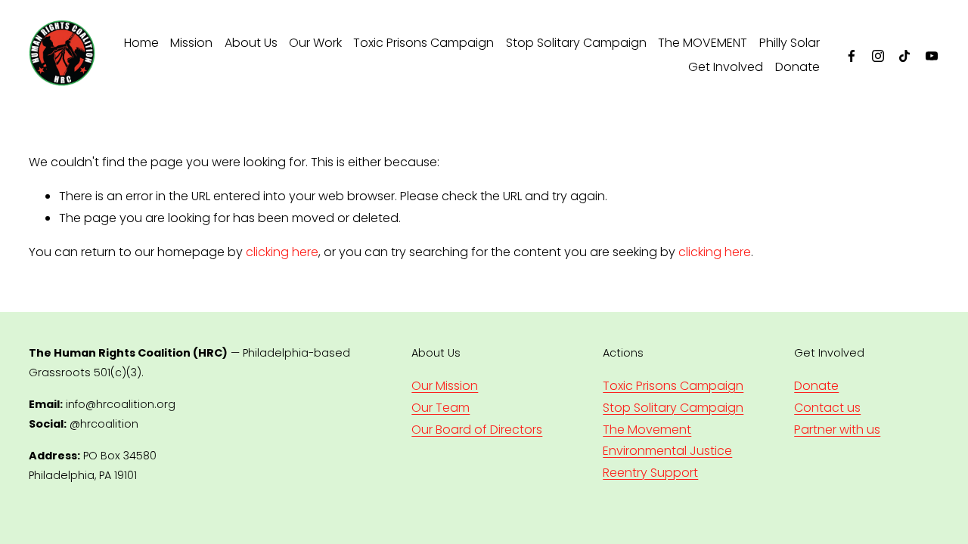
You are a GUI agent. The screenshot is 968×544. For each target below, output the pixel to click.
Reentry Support (650, 472)
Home (141, 42)
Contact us (827, 407)
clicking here (282, 252)
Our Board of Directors (476, 429)
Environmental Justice (667, 450)
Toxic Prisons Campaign (423, 42)
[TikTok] (904, 55)
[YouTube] (931, 55)
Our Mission (444, 385)
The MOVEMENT (702, 42)
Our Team (440, 407)
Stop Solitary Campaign (576, 42)
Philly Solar (789, 42)
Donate (797, 67)
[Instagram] (878, 55)
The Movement (647, 429)
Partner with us (837, 429)
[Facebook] (851, 55)
